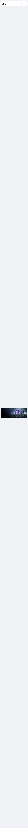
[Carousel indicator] (9, 420)
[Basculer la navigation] (25, 3)
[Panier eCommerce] (21, 3)
